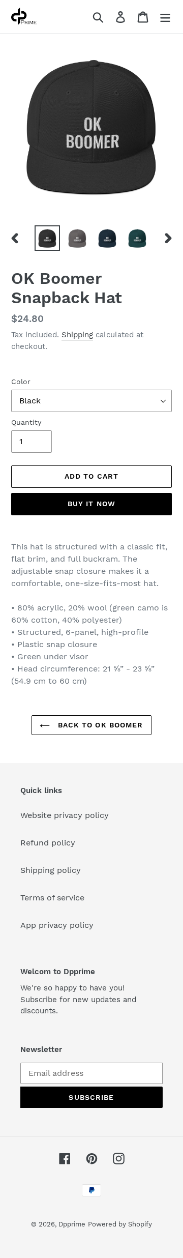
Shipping (77, 334)
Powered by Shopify (120, 1224)
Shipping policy (50, 870)
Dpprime (71, 1224)
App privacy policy (57, 925)
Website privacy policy (64, 815)
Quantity (26, 422)
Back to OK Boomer (99, 725)
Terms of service (52, 897)
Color (20, 381)
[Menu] (165, 16)
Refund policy (47, 842)
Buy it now (91, 504)
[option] (47, 238)
